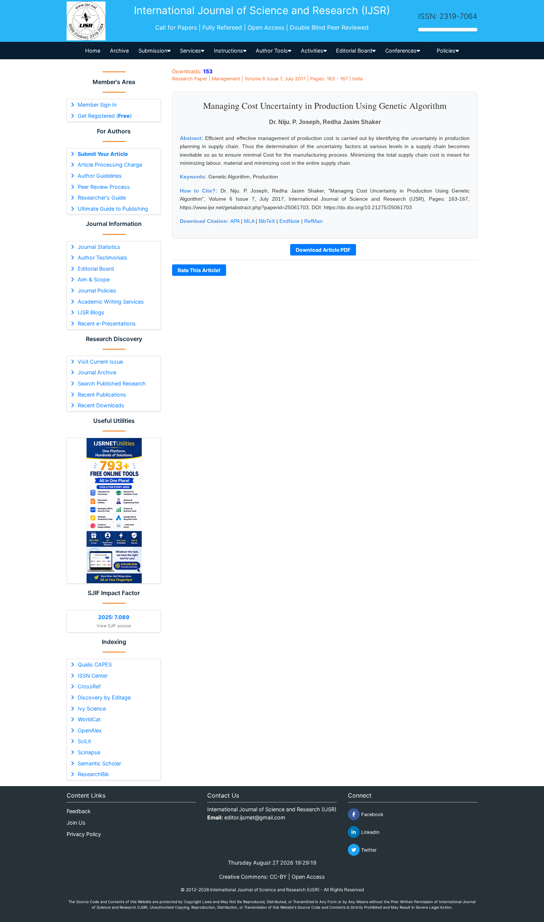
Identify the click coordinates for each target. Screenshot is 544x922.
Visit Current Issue (100, 361)
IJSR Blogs (91, 312)
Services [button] (190, 50)
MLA (249, 221)
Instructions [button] (228, 50)
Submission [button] (152, 50)
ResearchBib (93, 774)
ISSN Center (93, 675)
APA (234, 221)
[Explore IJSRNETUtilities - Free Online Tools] (114, 510)
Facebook (371, 814)
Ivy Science (92, 708)
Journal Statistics (99, 247)
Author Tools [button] (272, 50)
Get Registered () (105, 116)
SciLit (84, 741)
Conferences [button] (401, 50)
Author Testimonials (102, 257)
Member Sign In (97, 104)
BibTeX (267, 221)
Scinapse (89, 752)
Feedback (79, 811)
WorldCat (89, 719)
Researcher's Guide (102, 197)
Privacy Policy (84, 834)
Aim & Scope (94, 279)
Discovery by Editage (104, 697)
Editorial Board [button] (354, 50)
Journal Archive (97, 372)
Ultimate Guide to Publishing (113, 209)
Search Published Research (112, 383)
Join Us (76, 822)
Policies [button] (446, 50)
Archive (119, 50)
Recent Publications (102, 394)
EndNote (289, 221)
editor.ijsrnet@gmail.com (254, 817)
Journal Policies (97, 290)
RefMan (313, 221)
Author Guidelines (100, 176)
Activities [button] (312, 50)
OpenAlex (90, 730)
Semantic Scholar (99, 763)
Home (92, 50)
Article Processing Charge (110, 164)
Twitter (368, 850)
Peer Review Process (104, 187)
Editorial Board (96, 268)
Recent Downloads (101, 405)
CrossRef (89, 686)
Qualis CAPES (95, 664)
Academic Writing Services (111, 301)
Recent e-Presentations (107, 323)
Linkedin (369, 832)
